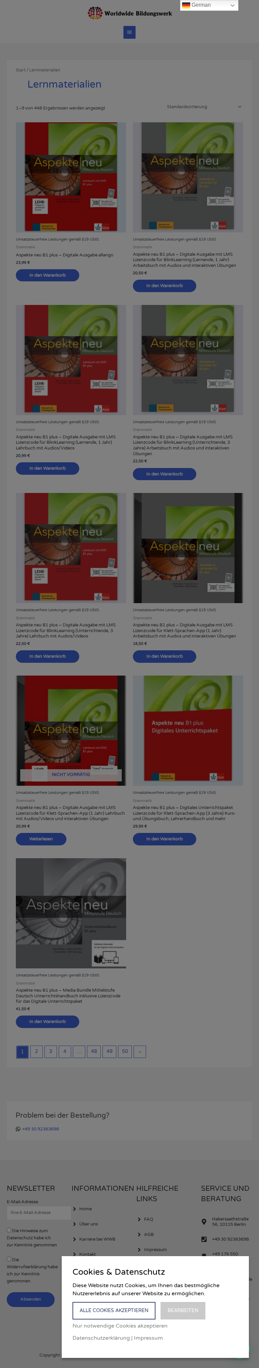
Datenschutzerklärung (101, 1338)
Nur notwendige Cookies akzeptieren (120, 1326)
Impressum (148, 1338)
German (200, 5)
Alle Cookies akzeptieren (114, 1310)
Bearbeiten (183, 1310)
